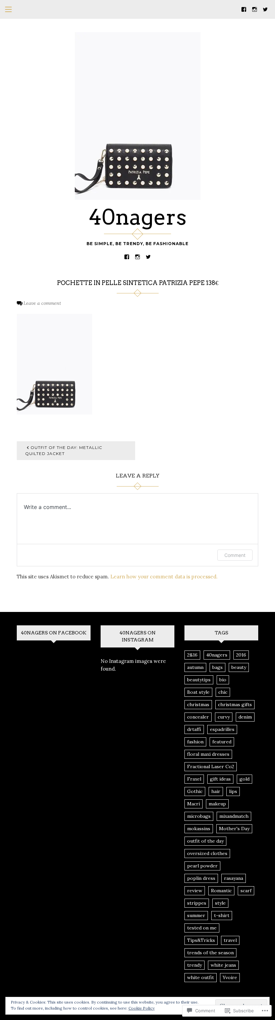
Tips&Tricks (201, 940)
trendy (194, 965)
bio (222, 680)
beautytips (199, 680)
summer (196, 915)
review (194, 891)
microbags (199, 816)
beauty (238, 667)
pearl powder (202, 866)
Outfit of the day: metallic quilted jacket (63, 450)
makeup (217, 804)
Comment (234, 555)
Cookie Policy (141, 1008)
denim (245, 717)
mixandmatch (234, 816)
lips (233, 791)
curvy (224, 717)
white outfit (200, 977)
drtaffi (194, 729)
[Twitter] (265, 9)
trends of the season (210, 953)
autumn (195, 667)
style (220, 903)
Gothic (195, 791)
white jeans (223, 965)
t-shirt (221, 915)
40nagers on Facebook (54, 632)
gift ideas (220, 779)
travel (230, 940)
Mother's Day (234, 829)
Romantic (221, 891)
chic (222, 692)
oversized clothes (207, 853)
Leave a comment (42, 303)
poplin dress (201, 878)
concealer (198, 717)
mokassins (198, 829)
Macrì (193, 804)
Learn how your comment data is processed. (164, 576)
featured (221, 742)
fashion (195, 742)
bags (217, 667)
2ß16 (192, 655)
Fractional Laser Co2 (210, 766)
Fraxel (194, 779)
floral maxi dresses (208, 754)
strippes (196, 903)
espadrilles (222, 729)
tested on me (202, 928)
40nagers (137, 217)
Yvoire (230, 977)
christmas (198, 704)
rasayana (233, 878)
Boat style (198, 692)
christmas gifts (235, 704)
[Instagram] (254, 9)
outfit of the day (205, 841)
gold (244, 779)
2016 (241, 655)
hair (215, 791)
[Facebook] (244, 9)
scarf (246, 891)
